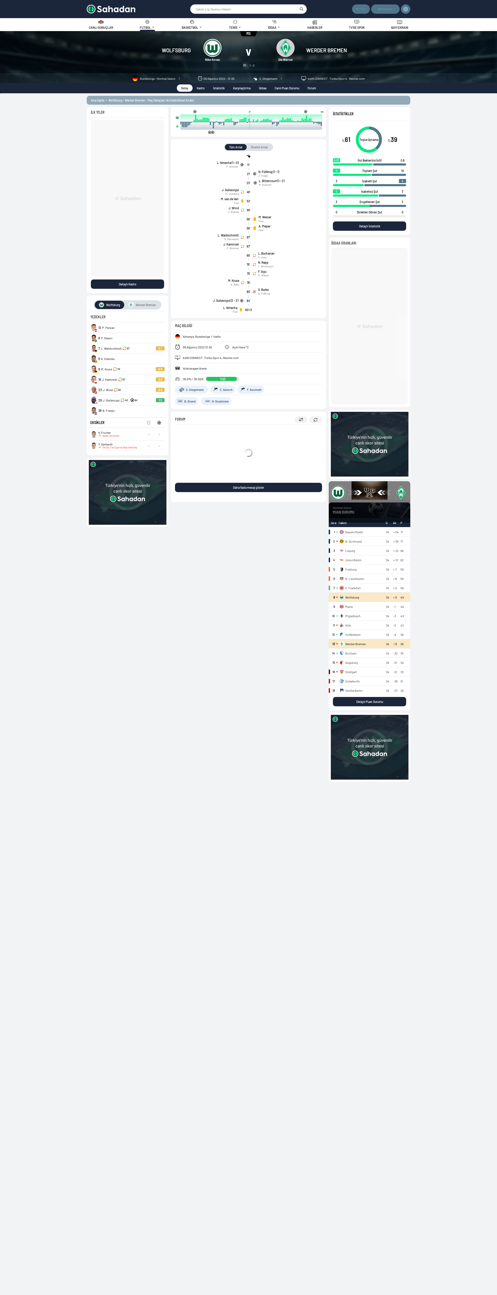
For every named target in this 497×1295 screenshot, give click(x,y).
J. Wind (234, 208)
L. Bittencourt (266, 266)
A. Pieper (265, 226)
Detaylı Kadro (127, 284)
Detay (184, 88)
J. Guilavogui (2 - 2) (225, 300)
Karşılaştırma (242, 88)
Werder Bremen (326, 50)
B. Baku (235, 284)
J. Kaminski (231, 244)
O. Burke (263, 289)
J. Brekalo (233, 211)
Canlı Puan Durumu (287, 88)
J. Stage (263, 175)
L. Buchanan (266, 253)
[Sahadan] (138, 9)
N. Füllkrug (264, 293)
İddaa (262, 88)
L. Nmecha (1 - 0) (227, 162)
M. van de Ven (230, 199)
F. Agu (262, 271)
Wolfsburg (176, 50)
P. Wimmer (232, 166)
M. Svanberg (232, 193)
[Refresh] (315, 419)
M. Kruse (233, 280)
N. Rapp (263, 262)
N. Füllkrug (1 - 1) (268, 172)
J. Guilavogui (230, 190)
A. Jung (262, 257)
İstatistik (219, 88)
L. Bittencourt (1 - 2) (271, 181)
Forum (312, 88)
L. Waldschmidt (228, 235)
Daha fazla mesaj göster (248, 487)
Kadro (201, 88)
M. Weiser (265, 217)
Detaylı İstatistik (369, 226)
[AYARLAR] (405, 9)
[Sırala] (301, 419)
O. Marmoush (231, 239)
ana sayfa (97, 100)
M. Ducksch (265, 184)
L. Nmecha (230, 308)
